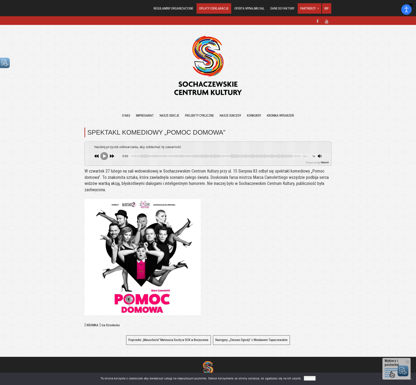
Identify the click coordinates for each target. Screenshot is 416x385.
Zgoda (310, 378)
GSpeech (325, 162)
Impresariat (145, 115)
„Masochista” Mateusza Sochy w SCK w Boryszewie (168, 340)
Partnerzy (308, 8)
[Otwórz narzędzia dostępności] (406, 9)
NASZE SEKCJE (169, 115)
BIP (327, 8)
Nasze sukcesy (230, 115)
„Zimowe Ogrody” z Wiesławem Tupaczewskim (251, 340)
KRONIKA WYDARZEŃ (280, 115)
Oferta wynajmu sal (249, 8)
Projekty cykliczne (199, 115)
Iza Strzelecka (111, 325)
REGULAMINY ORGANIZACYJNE (173, 8)
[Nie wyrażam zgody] (410, 379)
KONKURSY (254, 115)
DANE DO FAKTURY (282, 8)
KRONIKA (92, 325)
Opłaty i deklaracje (214, 8)
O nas (126, 115)
